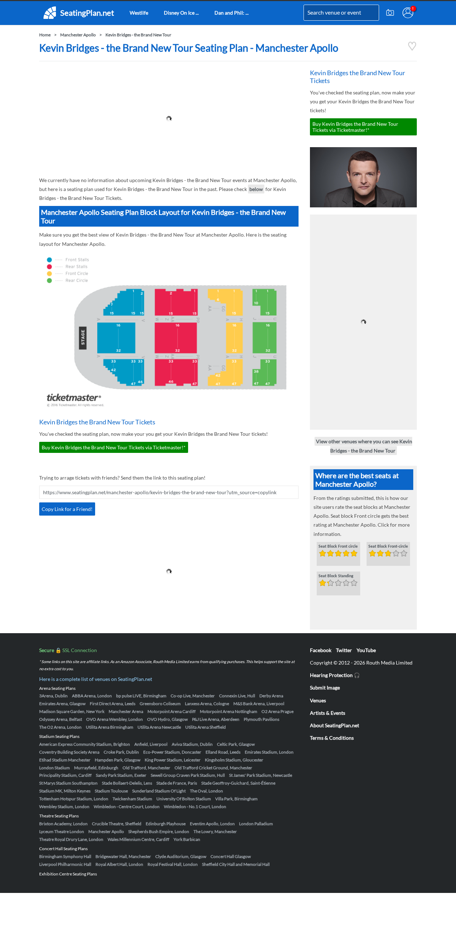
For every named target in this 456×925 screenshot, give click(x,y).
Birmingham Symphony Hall (65, 856)
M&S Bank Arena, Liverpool (258, 703)
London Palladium (256, 823)
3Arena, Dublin (53, 695)
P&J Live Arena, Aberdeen (215, 719)
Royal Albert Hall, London (119, 864)
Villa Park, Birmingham (236, 798)
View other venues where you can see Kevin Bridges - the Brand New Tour (364, 445)
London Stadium (54, 767)
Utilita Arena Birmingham (109, 727)
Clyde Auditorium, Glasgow (180, 856)
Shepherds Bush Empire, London (158, 831)
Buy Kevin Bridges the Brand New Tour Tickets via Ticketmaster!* (114, 447)
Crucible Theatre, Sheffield (116, 823)
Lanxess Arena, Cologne (207, 703)
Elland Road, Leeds (223, 752)
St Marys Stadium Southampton (68, 783)
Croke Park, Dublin (121, 752)
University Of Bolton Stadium (183, 798)
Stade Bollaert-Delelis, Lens (127, 783)
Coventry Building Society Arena (69, 752)
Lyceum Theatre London (61, 831)
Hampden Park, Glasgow (117, 760)
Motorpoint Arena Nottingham (228, 711)
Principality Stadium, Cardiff (65, 775)
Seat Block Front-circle (388, 546)
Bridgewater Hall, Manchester (123, 856)
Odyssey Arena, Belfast (60, 719)
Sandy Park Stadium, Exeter (121, 775)
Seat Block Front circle (338, 546)
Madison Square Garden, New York (71, 711)
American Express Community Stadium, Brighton (84, 744)
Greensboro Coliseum (160, 703)
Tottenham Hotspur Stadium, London (73, 798)
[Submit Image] (390, 13)
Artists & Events (327, 713)
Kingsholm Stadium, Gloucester (234, 760)
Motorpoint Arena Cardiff (171, 711)
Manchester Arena (126, 711)
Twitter (344, 650)
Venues (318, 700)
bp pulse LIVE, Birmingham (141, 695)
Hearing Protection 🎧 (335, 675)
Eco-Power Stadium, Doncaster (172, 752)
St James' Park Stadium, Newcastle (260, 775)
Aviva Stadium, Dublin (192, 744)
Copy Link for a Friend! (67, 509)
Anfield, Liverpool (150, 744)
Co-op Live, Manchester (193, 695)
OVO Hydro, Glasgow (167, 719)
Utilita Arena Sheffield (205, 727)
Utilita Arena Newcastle (159, 727)
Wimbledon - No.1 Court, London (195, 806)
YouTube (366, 650)
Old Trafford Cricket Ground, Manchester (213, 767)
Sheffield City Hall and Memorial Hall (236, 864)
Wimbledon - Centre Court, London (127, 806)
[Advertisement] (169, 119)
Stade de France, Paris (176, 783)
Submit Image (325, 687)
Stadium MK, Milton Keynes (64, 791)
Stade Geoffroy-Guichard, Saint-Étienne (238, 783)
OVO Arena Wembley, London (114, 719)
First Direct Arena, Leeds (112, 703)
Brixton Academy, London (63, 823)
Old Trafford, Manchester (146, 767)
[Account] (408, 13)
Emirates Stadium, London (269, 752)
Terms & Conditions (332, 738)
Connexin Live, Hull (237, 695)
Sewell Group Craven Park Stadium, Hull (188, 775)
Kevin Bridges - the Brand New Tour (138, 34)
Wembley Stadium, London (64, 806)
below (256, 189)
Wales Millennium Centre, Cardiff (138, 839)
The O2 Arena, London (60, 727)
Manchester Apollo (78, 34)
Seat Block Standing (335, 576)
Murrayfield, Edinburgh (96, 767)
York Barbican (186, 839)
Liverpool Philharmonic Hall (65, 864)
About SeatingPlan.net (334, 725)
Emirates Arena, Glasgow (62, 703)
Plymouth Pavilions (261, 719)
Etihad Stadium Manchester (64, 760)
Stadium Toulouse (111, 791)
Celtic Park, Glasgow (236, 744)
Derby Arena (271, 695)
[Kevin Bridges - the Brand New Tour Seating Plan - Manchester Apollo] (412, 49)
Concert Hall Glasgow (231, 856)
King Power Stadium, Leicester (173, 760)
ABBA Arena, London (92, 695)
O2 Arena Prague (277, 711)
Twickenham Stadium (132, 798)
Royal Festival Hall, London (172, 864)
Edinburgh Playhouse (166, 823)
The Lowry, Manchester (215, 831)
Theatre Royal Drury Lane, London (71, 839)
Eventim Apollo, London (212, 823)
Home (45, 34)
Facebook (320, 650)
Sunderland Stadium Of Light (159, 791)
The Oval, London (206, 791)
